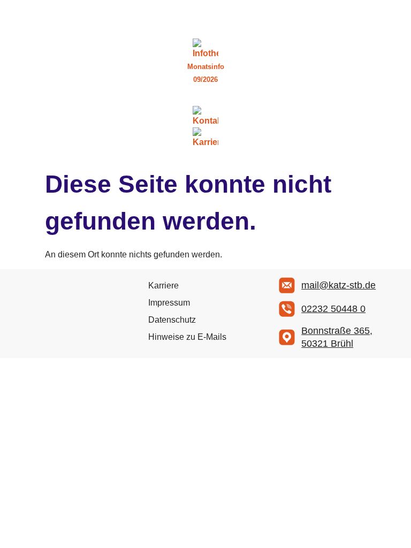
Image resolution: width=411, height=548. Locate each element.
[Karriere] (205, 138)
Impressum (169, 302)
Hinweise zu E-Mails (187, 336)
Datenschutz (172, 319)
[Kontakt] (205, 116)
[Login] (205, 99)
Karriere (163, 285)
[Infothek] (205, 49)
